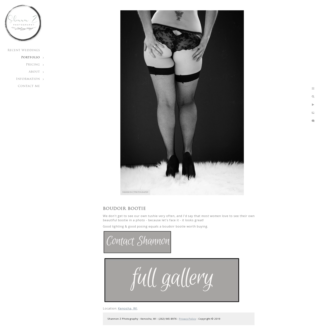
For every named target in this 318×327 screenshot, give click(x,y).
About (34, 71)
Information (28, 79)
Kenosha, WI (127, 308)
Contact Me (29, 86)
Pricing (33, 64)
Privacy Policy (187, 318)
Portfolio (30, 57)
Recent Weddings (24, 50)
